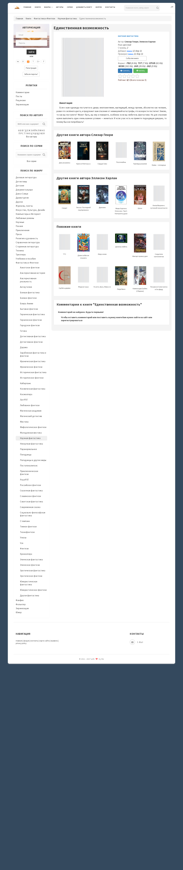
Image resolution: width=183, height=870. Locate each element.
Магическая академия (30, 410)
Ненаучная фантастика (31, 443)
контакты (34, 641)
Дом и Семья (22, 193)
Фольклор (21, 604)
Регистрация (31, 68)
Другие (19, 201)
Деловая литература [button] (54, 15)
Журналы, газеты (24, 205)
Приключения (22, 230)
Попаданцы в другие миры (33, 460)
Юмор (19, 612)
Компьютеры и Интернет (28, 214)
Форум (99, 7)
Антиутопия (26, 287)
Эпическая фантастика (31, 559)
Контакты (110, 7)
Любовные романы (25, 218)
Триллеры (21, 254)
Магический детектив (31, 416)
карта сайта (44, 641)
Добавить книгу (84, 7)
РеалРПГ (24, 479)
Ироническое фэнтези (31, 367)
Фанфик (20, 600)
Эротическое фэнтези (31, 576)
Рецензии (21, 100)
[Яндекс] (33, 61)
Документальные (24, 189)
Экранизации (22, 104)
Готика (23, 331)
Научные (20, 222)
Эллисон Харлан (147, 41)
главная (19, 641)
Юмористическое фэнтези (33, 590)
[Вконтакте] (18, 61)
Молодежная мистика (31, 432)
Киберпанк (25, 383)
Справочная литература (28, 242)
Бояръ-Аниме (26, 303)
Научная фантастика (67, 18)
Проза (19, 234)
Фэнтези (24, 548)
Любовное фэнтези (29, 405)
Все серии (31, 161)
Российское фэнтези (30, 485)
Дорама (23, 347)
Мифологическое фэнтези (33, 427)
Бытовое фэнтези (29, 309)
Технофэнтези (27, 532)
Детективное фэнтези (31, 342)
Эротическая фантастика (32, 570)
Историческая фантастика (33, 372)
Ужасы (23, 537)
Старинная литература (27, 246)
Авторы (59, 7)
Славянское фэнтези (30, 496)
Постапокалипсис (29, 465)
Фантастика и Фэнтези (44, 18)
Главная (27, 7)
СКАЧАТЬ (126, 71)
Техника (20, 250)
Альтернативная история (32, 273)
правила (54, 641)
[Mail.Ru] (23, 61)
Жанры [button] (47, 7)
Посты (19, 96)
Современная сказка (30, 507)
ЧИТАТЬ (141, 71)
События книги (132, 58)
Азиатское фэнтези (30, 267)
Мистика (24, 421)
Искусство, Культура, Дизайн (30, 210)
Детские (20, 185)
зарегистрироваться (71, 320)
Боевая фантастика (30, 292)
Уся (21, 543)
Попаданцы (25, 454)
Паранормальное (28, 449)
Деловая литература (86, 15)
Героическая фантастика (32, 314)
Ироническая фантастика (32, 361)
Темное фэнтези (28, 526)
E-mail (140, 642)
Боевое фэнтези (28, 298)
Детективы (21, 181)
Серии (70, 7)
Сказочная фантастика (31, 490)
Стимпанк (25, 521)
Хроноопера (26, 554)
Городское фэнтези (30, 325)
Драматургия (22, 197)
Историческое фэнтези (31, 377)
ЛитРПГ (24, 399)
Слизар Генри (131, 41)
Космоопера (26, 394)
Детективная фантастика (33, 336)
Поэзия (19, 226)
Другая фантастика (29, 595)
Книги (38, 7)
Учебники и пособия (26, 258)
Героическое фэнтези (31, 320)
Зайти (31, 51)
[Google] (38, 61)
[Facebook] (43, 61)
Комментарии (22, 92)
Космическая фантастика (32, 388)
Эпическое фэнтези (30, 565)
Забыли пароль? (31, 74)
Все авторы (31, 136)
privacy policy (21, 643)
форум (26, 641)
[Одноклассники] (28, 61)
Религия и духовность (27, 238)
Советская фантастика (31, 501)
